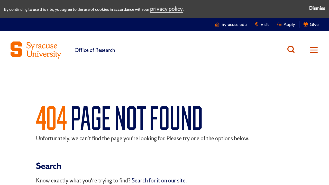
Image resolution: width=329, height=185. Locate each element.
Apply (289, 24)
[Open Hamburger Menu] (311, 50)
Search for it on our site (159, 180)
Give (314, 24)
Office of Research (95, 50)
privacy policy (166, 9)
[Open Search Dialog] (292, 50)
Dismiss (317, 8)
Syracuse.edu (234, 24)
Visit (264, 24)
